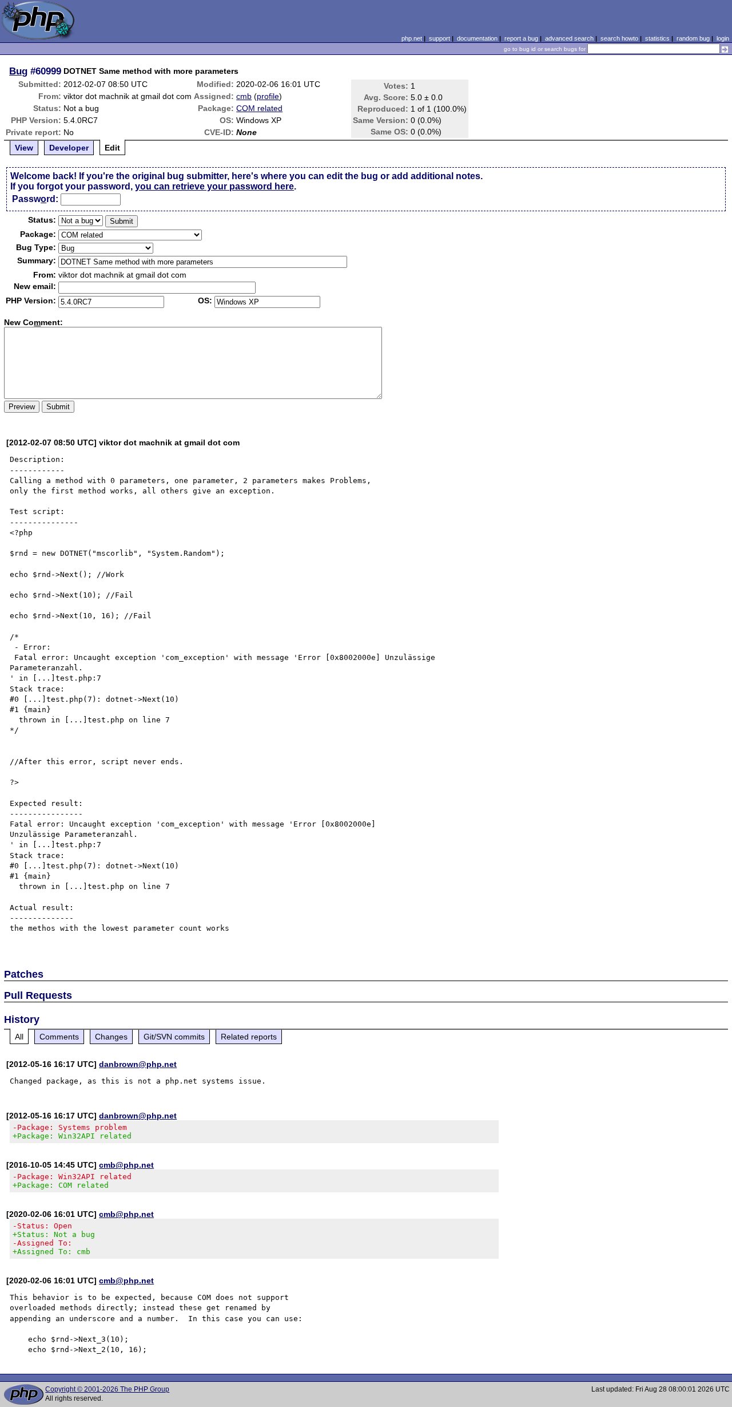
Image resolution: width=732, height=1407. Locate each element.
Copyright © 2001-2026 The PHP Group (107, 1389)
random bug (693, 38)
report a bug (521, 38)
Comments (59, 1036)
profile (268, 96)
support (439, 38)
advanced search (569, 38)
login (723, 38)
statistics (657, 38)
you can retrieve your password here (214, 186)
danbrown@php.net (138, 1064)
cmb (244, 96)
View (24, 147)
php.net (411, 38)
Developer (69, 147)
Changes (111, 1036)
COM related (259, 108)
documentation (477, 38)
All (19, 1036)
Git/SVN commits (174, 1036)
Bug (18, 71)
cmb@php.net (126, 1164)
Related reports (249, 1036)
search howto (619, 38)
